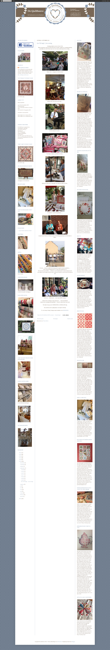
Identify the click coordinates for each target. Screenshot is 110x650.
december (22, 462)
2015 (20, 456)
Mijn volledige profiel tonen (23, 74)
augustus (22, 484)
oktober (22, 466)
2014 (20, 457)
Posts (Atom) (45, 320)
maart (21, 492)
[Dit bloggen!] (64, 315)
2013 (20, 459)
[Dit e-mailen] (63, 315)
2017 (20, 452)
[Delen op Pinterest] (68, 315)
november (22, 464)
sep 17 (22, 474)
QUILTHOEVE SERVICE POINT (25, 230)
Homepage (55, 318)
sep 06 (22, 478)
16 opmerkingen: (58, 315)
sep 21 (22, 473)
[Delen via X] (65, 315)
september (22, 468)
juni (21, 487)
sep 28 (22, 469)
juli (21, 485)
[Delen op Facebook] (66, 315)
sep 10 (22, 476)
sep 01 (22, 480)
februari (22, 494)
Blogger (73, 641)
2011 (20, 498)
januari (21, 496)
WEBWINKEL (66, 310)
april (21, 491)
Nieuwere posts (40, 318)
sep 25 (22, 471)
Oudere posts (70, 318)
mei (21, 489)
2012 (20, 461)
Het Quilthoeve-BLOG (23, 67)
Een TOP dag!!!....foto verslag (44, 43)
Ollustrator (60, 641)
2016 (20, 454)
